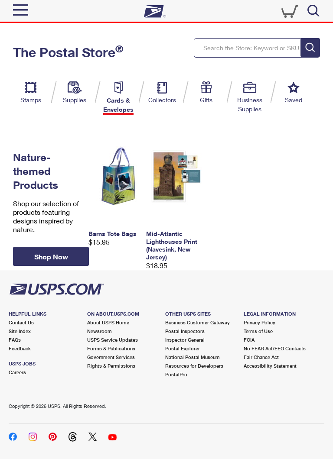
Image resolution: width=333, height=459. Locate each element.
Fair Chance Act (261, 357)
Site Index (20, 331)
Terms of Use (258, 331)
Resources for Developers (194, 365)
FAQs (15, 340)
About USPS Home (108, 322)
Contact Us (21, 322)
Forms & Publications (111, 348)
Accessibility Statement (270, 365)
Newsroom (99, 331)
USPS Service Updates (112, 340)
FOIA (249, 340)
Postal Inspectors (185, 331)
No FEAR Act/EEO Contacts (275, 348)
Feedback (20, 348)
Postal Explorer (182, 348)
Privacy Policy (259, 322)
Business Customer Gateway (197, 322)
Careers (17, 372)
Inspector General (185, 340)
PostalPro (176, 374)
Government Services (111, 357)
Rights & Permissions (111, 365)
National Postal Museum (192, 357)
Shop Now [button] (51, 256)
